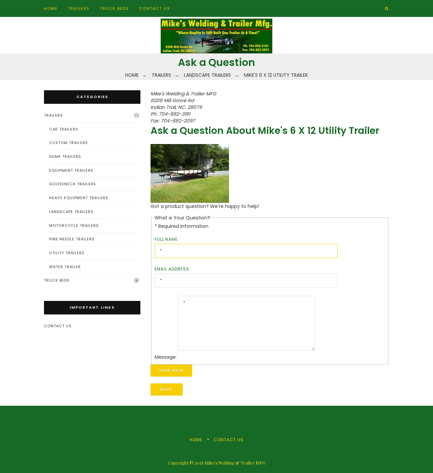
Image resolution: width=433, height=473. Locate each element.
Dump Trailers (65, 156)
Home (51, 8)
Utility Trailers (67, 253)
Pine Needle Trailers (72, 239)
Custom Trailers (68, 142)
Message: (166, 357)
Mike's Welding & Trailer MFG (235, 463)
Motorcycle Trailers (74, 225)
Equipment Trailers (71, 170)
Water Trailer (65, 266)
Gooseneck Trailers (72, 184)
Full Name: (167, 239)
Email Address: (172, 269)
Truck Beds (114, 8)
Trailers (79, 8)
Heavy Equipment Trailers (78, 197)
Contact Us (154, 8)
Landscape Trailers (71, 211)
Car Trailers (63, 129)
